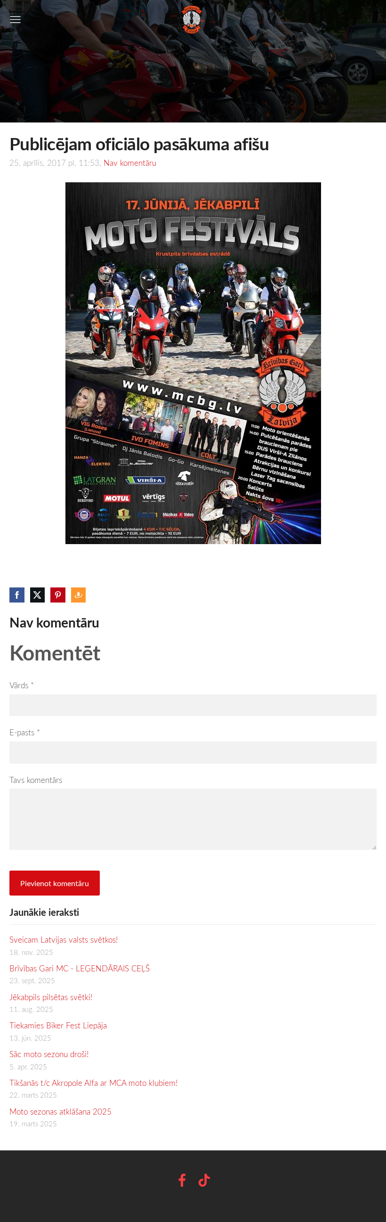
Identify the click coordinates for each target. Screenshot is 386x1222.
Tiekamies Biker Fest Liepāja (58, 1025)
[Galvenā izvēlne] (15, 20)
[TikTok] (204, 1180)
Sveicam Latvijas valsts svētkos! (63, 939)
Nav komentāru (130, 162)
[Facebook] (182, 1180)
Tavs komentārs (35, 779)
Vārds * (21, 685)
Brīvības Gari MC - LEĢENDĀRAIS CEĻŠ (79, 968)
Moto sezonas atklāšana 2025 (60, 1111)
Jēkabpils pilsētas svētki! (50, 997)
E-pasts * (24, 732)
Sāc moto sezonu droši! (48, 1054)
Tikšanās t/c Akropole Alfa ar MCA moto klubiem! (93, 1082)
